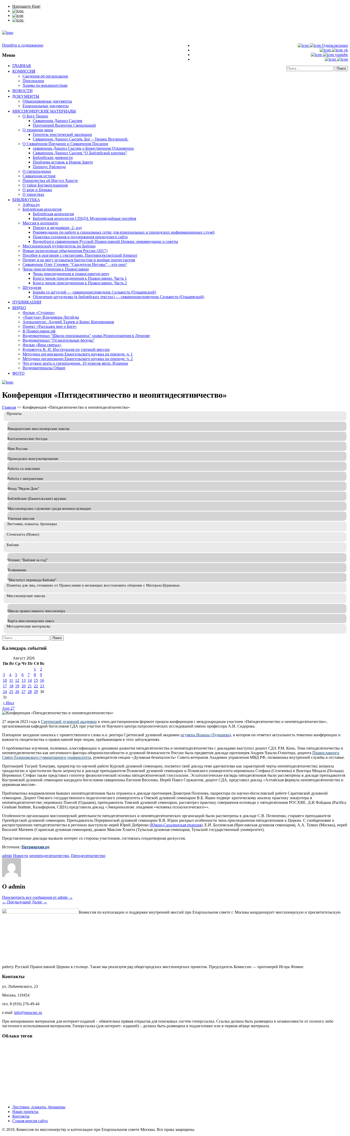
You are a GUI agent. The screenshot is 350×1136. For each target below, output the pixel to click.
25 (11, 691)
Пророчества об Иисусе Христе (50, 180)
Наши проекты (25, 1111)
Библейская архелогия (42, 209)
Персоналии (33, 81)
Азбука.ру (31, 204)
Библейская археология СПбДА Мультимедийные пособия (84, 218)
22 (36, 686)
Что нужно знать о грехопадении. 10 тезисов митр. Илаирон (75, 363)
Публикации (26, 302)
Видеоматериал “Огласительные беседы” (59, 340)
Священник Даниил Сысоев (57, 120)
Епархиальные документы (46, 106)
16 (42, 680)
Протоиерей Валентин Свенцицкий (64, 125)
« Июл (8, 703)
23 (42, 686)
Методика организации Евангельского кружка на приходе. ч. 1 (78, 354)
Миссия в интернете (40, 223)
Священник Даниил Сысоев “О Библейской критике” (80, 153)
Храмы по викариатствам (45, 85)
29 (36, 691)
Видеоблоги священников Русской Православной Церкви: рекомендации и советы (105, 241)
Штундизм (32, 287)
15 (36, 680)
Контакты (20, 1116)
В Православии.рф (39, 331)
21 (30, 686)
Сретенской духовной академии (69, 721)
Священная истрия (39, 176)
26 (17, 691)
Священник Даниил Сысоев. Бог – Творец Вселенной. (80, 139)
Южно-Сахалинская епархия (176, 825)
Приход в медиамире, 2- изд (57, 227)
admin (7, 855)
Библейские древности (53, 157)
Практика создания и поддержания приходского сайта (80, 237)
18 (11, 686)
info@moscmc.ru (28, 1012)
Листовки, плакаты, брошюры (38, 1107)
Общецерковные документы (47, 101)
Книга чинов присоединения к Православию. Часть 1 (80, 278)
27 (24, 691)
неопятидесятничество (49, 855)
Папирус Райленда (49, 167)
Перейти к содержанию (22, 45)
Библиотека (26, 199)
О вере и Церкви (37, 190)
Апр (6, 708)
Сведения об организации (45, 76)
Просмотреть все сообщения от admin (37, 897)
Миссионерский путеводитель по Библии (59, 246)
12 (17, 680)
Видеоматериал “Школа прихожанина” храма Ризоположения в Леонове (86, 335)
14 (30, 680)
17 (5, 686)
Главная (21, 65)
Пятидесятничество (88, 855)
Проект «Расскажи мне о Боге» (50, 326)
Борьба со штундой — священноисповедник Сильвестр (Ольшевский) (94, 292)
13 (24, 680)
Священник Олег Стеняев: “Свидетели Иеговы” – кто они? (75, 264)
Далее (39, 902)
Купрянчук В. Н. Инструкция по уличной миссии (66, 349)
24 (5, 691)
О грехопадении (37, 171)
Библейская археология (53, 214)
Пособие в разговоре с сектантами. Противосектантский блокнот (80, 255)
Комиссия (23, 71)
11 (11, 680)
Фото (18, 373)
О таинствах (33, 194)
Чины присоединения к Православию (56, 269)
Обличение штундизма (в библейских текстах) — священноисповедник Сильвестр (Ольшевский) (118, 297)
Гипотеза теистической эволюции (62, 134)
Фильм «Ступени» (39, 312)
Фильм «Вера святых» (42, 345)
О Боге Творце (35, 116)
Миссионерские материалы (44, 111)
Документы (25, 96)
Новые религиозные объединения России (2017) (65, 250)
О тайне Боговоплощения (45, 185)
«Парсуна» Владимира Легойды (51, 317)
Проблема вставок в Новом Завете (63, 162)
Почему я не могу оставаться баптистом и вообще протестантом (79, 260)
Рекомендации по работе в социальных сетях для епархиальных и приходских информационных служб (123, 232)
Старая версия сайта (30, 1121)
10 (5, 680)
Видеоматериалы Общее (44, 368)
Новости (22, 90)
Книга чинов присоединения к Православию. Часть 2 (80, 283)
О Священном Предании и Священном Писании (65, 144)
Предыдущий (16, 902)
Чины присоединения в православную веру (71, 274)
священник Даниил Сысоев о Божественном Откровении (83, 148)
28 (30, 691)
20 (24, 686)
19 (17, 686)
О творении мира (38, 130)
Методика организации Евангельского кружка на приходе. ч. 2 (78, 358)
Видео (19, 307)
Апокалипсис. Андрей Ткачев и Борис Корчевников (68, 322)
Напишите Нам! (26, 6)
